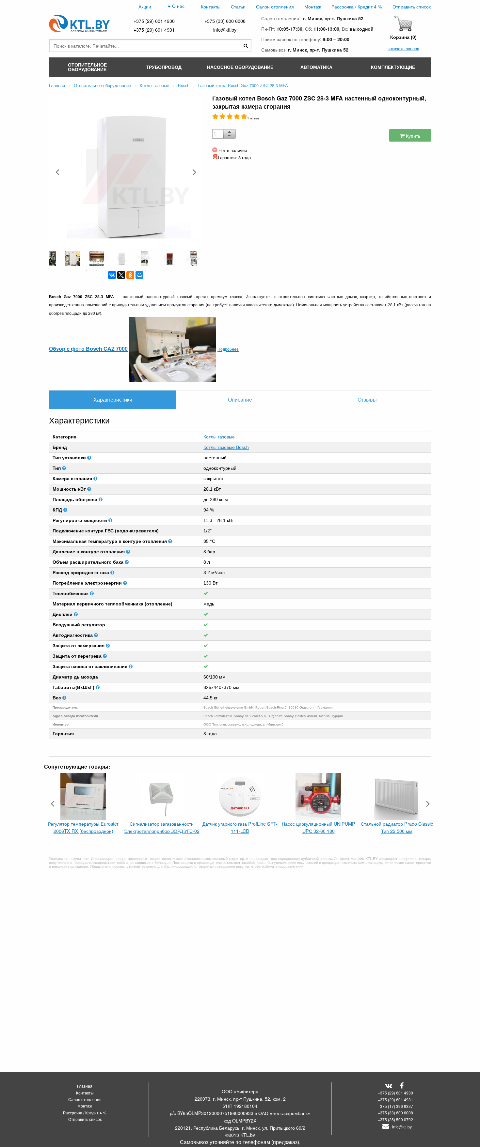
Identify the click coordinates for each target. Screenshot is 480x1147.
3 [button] (106, 271)
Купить (412, 135)
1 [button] (86, 271)
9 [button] (165, 271)
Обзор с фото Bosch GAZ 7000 (88, 349)
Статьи (238, 6)
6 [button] (135, 271)
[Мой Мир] (139, 275)
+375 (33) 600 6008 (225, 20)
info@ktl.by (224, 29)
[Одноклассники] (130, 275)
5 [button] (125, 271)
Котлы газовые (219, 436)
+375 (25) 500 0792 (395, 1119)
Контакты (210, 6)
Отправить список (411, 6)
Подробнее (228, 349)
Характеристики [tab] (112, 399)
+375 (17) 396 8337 (395, 1106)
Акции (144, 6)
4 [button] (116, 271)
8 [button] (155, 271)
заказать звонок (403, 48)
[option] (125, 172)
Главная (84, 1086)
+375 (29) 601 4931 (154, 29)
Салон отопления (275, 6)
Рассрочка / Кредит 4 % (356, 6)
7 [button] (145, 271)
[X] (121, 275)
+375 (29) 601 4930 (154, 20)
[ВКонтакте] (112, 275)
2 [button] (96, 271)
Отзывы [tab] (367, 399)
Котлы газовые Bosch (226, 447)
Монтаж (312, 6)
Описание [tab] (240, 399)
